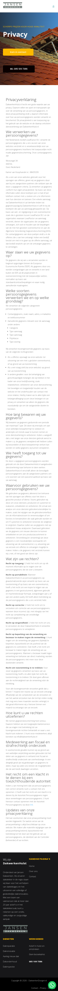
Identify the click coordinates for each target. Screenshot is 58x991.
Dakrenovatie (9, 951)
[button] (52, 985)
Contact (32, 876)
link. (31, 804)
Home (32, 866)
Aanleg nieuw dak (11, 956)
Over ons (33, 871)
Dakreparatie (9, 946)
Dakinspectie (9, 966)
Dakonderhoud (10, 961)
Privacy (43, 988)
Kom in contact (18, 52)
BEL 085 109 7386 (19, 68)
